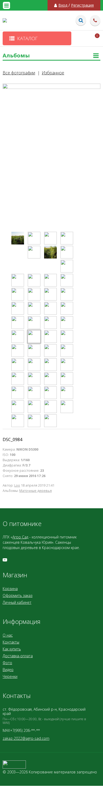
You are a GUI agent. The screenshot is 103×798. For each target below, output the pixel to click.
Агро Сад (20, 536)
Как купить (12, 648)
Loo (17, 485)
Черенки (10, 676)
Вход (62, 5)
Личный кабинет (17, 602)
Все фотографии (19, 73)
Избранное (53, 73)
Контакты (11, 642)
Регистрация (82, 5)
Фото (7, 662)
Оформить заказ (17, 595)
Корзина (10, 588)
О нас (8, 635)
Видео (8, 669)
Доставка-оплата (18, 655)
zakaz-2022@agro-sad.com (26, 738)
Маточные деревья (35, 490)
